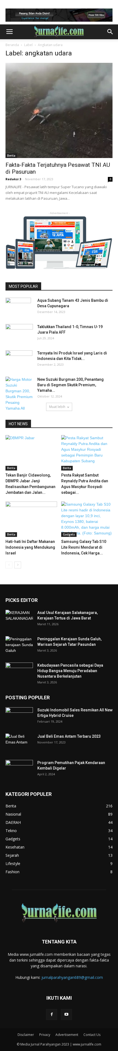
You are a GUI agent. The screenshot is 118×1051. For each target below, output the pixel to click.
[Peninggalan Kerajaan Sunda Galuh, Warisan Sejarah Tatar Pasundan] (19, 645)
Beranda (12, 45)
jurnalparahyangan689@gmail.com (72, 977)
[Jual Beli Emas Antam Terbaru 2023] (19, 743)
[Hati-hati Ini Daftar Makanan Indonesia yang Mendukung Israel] (31, 519)
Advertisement (66, 1034)
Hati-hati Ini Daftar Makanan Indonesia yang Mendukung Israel (30, 547)
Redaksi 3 (13, 179)
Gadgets (69, 534)
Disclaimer (26, 1034)
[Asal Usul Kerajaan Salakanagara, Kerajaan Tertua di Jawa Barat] (19, 619)
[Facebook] (51, 1014)
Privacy (44, 1034)
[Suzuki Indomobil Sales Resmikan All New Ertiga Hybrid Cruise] (19, 715)
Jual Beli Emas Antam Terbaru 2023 (69, 736)
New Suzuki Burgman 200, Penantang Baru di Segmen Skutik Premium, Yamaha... (70, 385)
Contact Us (91, 1034)
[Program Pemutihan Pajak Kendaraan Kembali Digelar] (19, 769)
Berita (11, 155)
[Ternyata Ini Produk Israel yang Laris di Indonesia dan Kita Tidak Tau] (18, 360)
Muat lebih (57, 406)
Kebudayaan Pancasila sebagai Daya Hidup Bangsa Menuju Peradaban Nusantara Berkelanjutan (70, 670)
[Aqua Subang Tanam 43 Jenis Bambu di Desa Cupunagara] (18, 307)
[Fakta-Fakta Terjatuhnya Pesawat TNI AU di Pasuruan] (59, 110)
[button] (110, 31)
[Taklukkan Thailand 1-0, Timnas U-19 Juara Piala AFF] (19, 333)
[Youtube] (66, 1014)
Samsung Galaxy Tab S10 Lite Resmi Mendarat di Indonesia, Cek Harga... (83, 547)
